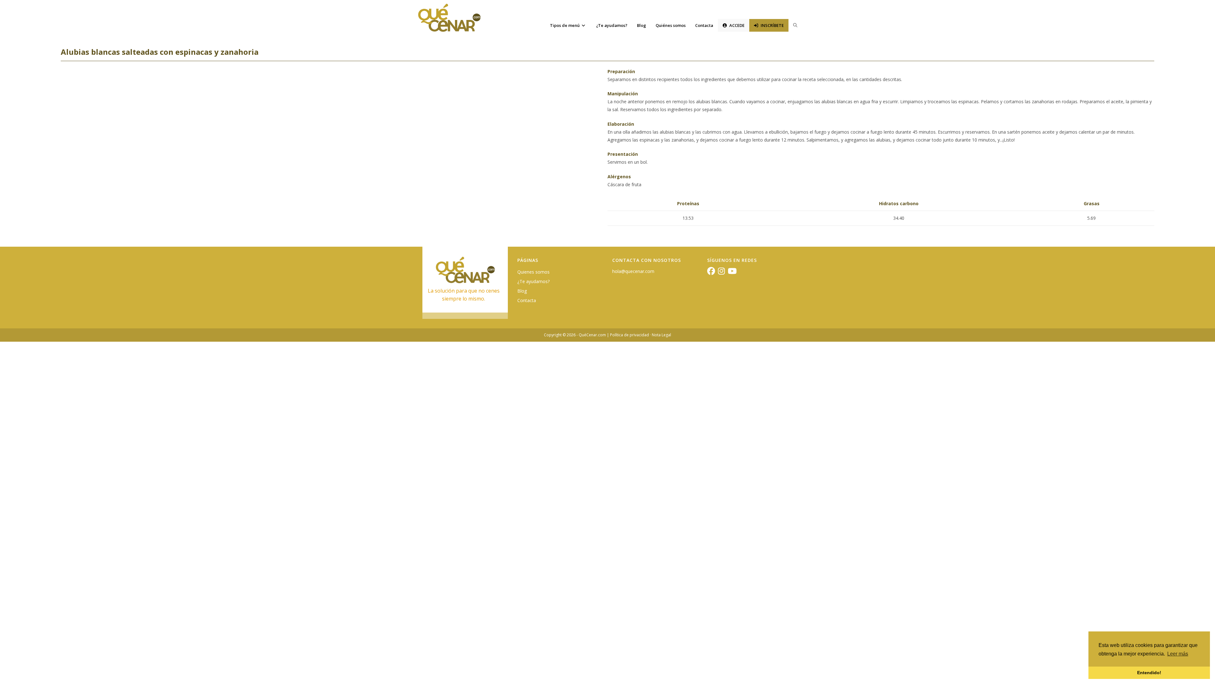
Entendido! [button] (1149, 672)
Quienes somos (533, 272)
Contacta (526, 300)
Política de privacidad (629, 335)
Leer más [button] (1177, 653)
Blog (522, 291)
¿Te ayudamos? (533, 281)
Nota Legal (661, 335)
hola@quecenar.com (633, 271)
